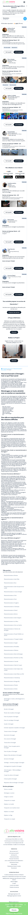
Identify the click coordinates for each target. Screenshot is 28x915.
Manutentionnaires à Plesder (11, 685)
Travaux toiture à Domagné (10, 731)
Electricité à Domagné (9, 735)
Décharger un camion (9, 793)
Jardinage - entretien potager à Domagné (14, 762)
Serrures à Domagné (9, 759)
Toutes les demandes (14, 857)
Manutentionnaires (17, 368)
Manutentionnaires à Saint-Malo (11, 579)
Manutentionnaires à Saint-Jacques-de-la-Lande (14, 587)
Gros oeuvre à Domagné (10, 739)
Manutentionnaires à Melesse (11, 650)
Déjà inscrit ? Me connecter (14, 913)
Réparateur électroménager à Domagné (13, 782)
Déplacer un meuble (9, 804)
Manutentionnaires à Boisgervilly (11, 681)
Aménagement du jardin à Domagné (13, 766)
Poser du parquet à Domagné (11, 716)
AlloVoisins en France (14, 862)
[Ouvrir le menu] (24, 2)
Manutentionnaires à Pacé (10, 599)
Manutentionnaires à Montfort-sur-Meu (13, 657)
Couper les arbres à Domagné (11, 775)
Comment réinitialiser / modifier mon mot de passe (14, 844)
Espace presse (14, 864)
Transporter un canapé (9, 800)
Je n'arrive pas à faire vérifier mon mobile (14, 839)
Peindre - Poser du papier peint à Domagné (12, 747)
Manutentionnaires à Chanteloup (12, 677)
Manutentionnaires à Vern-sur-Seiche (13, 625)
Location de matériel (14, 885)
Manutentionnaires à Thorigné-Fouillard (13, 639)
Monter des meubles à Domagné (12, 713)
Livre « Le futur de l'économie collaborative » (14, 860)
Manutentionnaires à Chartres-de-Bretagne (12, 629)
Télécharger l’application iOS (14, 894)
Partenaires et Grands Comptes (14, 866)
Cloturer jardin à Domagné (10, 779)
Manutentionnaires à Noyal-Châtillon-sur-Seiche (14, 634)
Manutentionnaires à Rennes (11, 575)
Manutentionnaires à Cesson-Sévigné (13, 591)
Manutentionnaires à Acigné (11, 643)
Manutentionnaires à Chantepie (11, 606)
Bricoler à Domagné (9, 709)
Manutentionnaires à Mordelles (11, 646)
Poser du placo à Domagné (10, 751)
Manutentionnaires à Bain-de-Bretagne (13, 654)
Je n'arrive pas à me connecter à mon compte (14, 841)
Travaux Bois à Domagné (10, 742)
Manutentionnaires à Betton (11, 614)
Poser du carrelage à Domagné (11, 720)
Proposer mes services (14, 858)
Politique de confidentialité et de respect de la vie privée (14, 876)
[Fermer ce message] (25, 905)
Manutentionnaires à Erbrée (10, 689)
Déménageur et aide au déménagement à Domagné (14, 699)
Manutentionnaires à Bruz (10, 583)
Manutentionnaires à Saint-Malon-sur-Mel (14, 674)
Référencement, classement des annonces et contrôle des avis (14, 879)
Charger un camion (8, 796)
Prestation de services (14, 887)
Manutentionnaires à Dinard (10, 610)
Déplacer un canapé (9, 811)
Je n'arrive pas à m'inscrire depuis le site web (14, 842)
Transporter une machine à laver (12, 808)
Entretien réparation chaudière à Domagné (14, 727)
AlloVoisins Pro (14, 855)
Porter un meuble (8, 789)
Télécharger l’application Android (14, 895)
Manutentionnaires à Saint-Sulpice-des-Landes (13, 669)
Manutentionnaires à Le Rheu (11, 621)
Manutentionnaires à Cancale (11, 661)
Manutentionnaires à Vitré (10, 595)
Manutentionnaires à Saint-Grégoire (12, 617)
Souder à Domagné (8, 724)
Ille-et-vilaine (3, 369)
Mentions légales (14, 881)
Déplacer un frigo (8, 815)
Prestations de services (8, 368)
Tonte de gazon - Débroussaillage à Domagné (12, 770)
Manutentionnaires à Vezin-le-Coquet (13, 665)
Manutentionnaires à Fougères (11, 603)
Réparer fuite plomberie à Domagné (13, 755)
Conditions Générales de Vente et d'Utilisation (14, 874)
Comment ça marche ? (14, 853)
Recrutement (14, 868)
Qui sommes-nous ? (14, 851)
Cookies (14, 883)
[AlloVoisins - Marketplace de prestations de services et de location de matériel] (8, 3)
